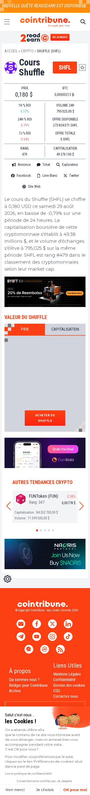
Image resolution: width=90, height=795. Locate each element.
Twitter (74, 176)
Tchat (46, 165)
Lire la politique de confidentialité (28, 773)
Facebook (24, 176)
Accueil (11, 51)
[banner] (45, 292)
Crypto (27, 51)
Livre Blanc (50, 176)
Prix (25, 329)
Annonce (24, 165)
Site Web (34, 186)
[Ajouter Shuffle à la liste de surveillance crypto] (82, 67)
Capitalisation (65, 329)
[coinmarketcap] (57, 186)
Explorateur (70, 165)
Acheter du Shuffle (45, 418)
